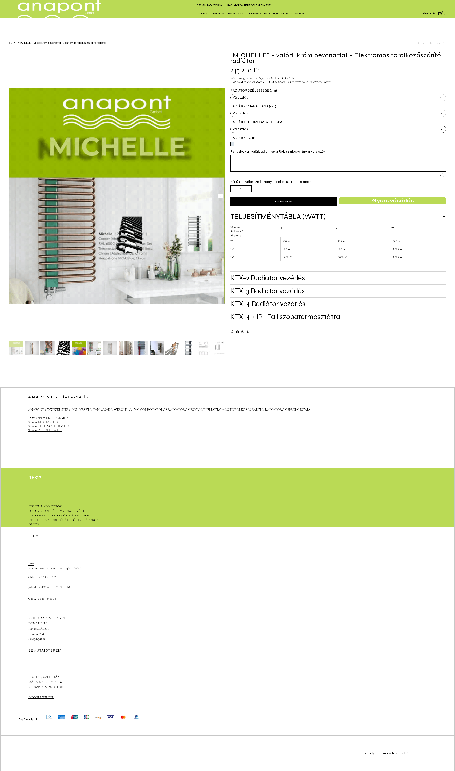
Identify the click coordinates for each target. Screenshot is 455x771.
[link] (444, 12)
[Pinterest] (243, 332)
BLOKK (34, 524)
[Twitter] (248, 332)
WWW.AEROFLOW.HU (45, 430)
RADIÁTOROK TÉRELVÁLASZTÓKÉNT (56, 511)
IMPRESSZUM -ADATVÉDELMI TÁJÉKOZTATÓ (54, 568)
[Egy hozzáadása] (248, 188)
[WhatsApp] (232, 332)
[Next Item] (220, 196)
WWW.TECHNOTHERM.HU (48, 426)
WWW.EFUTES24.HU (62, 410)
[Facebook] (237, 332)
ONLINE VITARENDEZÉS (42, 577)
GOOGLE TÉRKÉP (41, 697)
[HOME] (10, 43)
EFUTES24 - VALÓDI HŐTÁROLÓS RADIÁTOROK (64, 520)
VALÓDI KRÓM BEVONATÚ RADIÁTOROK (59, 515)
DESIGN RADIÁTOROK (45, 506)
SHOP (35, 477)
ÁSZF (31, 564)
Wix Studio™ (401, 753)
